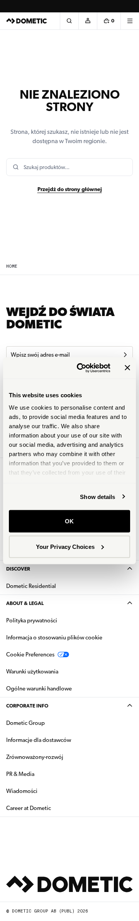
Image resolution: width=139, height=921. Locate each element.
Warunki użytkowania (32, 671)
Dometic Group (49, 722)
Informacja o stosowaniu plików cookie (54, 637)
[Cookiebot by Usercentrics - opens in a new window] (81, 368)
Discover (18, 569)
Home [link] (11, 266)
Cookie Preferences (30, 654)
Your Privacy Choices (65, 546)
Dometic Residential (55, 586)
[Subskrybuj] (125, 354)
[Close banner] (127, 368)
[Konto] (87, 20)
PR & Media (44, 773)
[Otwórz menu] (129, 20)
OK (69, 521)
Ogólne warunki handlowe (39, 688)
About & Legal (25, 603)
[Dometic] (26, 21)
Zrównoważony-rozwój (34, 757)
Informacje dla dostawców (38, 739)
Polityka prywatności (31, 620)
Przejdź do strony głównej (69, 189)
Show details (97, 496)
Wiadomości (46, 791)
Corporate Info (27, 706)
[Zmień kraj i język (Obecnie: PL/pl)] (130, 6)
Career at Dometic (53, 808)
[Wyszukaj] (69, 20)
